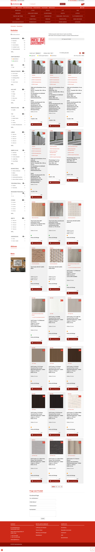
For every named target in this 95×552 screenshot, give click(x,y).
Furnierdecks (47, 16)
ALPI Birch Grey (34, 455)
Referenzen (52, 7)
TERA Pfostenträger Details (54, 148)
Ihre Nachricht (33, 509)
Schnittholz (33, 19)
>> (59, 486)
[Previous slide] (12, 264)
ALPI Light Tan (70, 313)
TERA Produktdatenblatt (37, 79)
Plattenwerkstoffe (77, 16)
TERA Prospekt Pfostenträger (74, 154)
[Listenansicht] (80, 53)
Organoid (17, 13)
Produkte (13, 7)
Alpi (63, 10)
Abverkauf (48, 21)
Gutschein (77, 21)
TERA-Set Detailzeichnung (36, 77)
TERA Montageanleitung (37, 82)
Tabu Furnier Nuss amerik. (54, 217)
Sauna (18, 19)
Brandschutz (32, 21)
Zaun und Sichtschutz (18, 21)
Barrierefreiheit (64, 537)
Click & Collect (39, 530)
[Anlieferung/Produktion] (37, 55)
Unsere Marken (63, 21)
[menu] (47, 16)
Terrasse (47, 19)
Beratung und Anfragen (41, 532)
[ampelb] (31, 116)
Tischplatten (62, 19)
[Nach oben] (92, 549)
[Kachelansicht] (83, 53)
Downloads (45, 7)
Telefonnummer (33, 505)
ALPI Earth (70, 363)
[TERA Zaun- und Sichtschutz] (38, 41)
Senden (42, 518)
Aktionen (19, 7)
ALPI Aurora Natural (71, 455)
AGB (62, 535)
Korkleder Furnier (33, 13)
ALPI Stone (34, 409)
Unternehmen (37, 7)
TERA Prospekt (35, 84)
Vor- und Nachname (34, 498)
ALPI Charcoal (52, 409)
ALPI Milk (51, 313)
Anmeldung (63, 527)
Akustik (63, 13)
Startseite (13, 26)
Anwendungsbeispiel (71, 217)
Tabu (77, 10)
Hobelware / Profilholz (62, 16)
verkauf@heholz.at (15, 539)
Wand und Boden (77, 19)
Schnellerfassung (27, 7)
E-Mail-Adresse (33, 502)
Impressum (63, 532)
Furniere (33, 16)
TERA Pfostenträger (53, 146)
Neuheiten (18, 10)
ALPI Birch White (71, 409)
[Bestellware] (50, 55)
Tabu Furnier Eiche (35, 217)
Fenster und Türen (18, 16)
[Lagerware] (30, 55)
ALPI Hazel (52, 363)
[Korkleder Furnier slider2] (18, 264)
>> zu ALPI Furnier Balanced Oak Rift (74, 267)
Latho (32, 10)
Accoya (48, 10)
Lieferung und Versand (41, 527)
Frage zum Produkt (67, 39)
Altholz (78, 13)
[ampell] (31, 235)
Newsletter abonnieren (66, 530)
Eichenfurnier (48, 13)
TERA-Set (33, 75)
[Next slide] (23, 264)
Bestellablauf (39, 535)
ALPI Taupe (34, 363)
